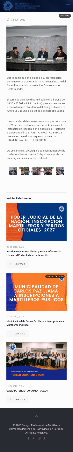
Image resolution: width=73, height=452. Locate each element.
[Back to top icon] (37, 416)
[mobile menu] (67, 6)
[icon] (44, 438)
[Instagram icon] (39, 438)
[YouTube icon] (34, 438)
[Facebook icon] (29, 438)
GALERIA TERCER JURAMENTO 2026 (27, 390)
